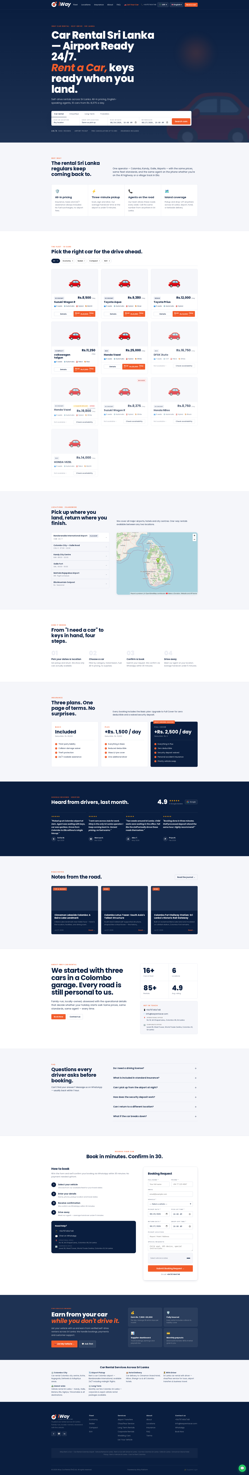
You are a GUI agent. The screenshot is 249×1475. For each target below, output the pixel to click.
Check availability (184, 366)
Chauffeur (74, 114)
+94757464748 (153, 1010)
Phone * (174, 1180)
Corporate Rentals (126, 1431)
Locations (86, 4)
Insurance (99, 4)
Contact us (75, 1016)
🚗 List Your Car (131, 4)
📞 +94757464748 (148, 4)
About (110, 4)
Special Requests (156, 1242)
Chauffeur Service (126, 1423)
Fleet (75, 4)
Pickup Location (156, 1232)
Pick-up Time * (178, 1209)
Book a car (191, 5)
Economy (68, 261)
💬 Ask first (87, 1343)
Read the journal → (186, 877)
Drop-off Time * (178, 1222)
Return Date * (154, 1222)
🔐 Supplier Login (191, 1470)
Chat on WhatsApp (67, 1235)
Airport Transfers (125, 1419)
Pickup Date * (154, 1209)
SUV (107, 261)
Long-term (90, 114)
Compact (94, 261)
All (55, 261)
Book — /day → (84, 314)
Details (63, 314)
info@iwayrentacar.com (157, 1014)
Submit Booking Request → (170, 1268)
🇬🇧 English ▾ (176, 4)
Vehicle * (152, 1199)
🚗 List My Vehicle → (64, 1343)
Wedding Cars (124, 1435)
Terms (149, 1435)
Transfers (104, 114)
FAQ (118, 4)
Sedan (81, 261)
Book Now (58, 1016)
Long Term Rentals (126, 1427)
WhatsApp (180, 1427)
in (64, 1434)
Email (150, 1190)
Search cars (181, 121)
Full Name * (153, 1180)
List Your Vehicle (125, 1439)
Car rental (59, 114)
